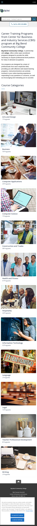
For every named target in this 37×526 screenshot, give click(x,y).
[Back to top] (18, 490)
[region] (17, 511)
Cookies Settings (17, 520)
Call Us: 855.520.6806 (19, 24)
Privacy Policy (29, 511)
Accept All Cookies (17, 515)
